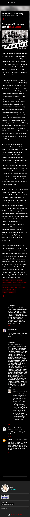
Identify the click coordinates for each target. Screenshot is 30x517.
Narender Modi (7, 289)
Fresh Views (6, 287)
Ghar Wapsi (14, 287)
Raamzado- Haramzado (9, 292)
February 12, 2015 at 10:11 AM (15, 307)
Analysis (19, 280)
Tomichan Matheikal (14, 428)
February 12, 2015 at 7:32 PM (15, 344)
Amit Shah (13, 280)
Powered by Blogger (16, 514)
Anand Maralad (12, 329)
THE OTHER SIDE (10, 2)
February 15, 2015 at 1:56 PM (19, 439)
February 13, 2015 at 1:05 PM (20, 391)
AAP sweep (5, 280)
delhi (14, 282)
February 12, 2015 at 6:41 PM (15, 331)
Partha (10, 439)
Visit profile (13, 489)
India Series (15, 27)
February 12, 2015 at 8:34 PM (15, 429)
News (14, 289)
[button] (3, 19)
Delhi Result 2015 (7, 285)
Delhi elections (22, 282)
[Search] (28, 3)
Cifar (14, 390)
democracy (17, 285)
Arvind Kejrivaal (7, 282)
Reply (9, 326)
